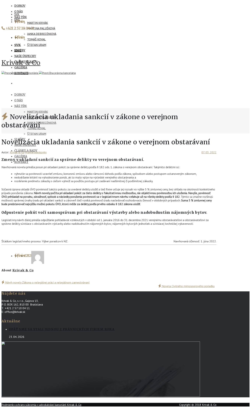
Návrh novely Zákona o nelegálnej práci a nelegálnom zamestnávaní (47, 282)
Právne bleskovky (35, 152)
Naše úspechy (25, 56)
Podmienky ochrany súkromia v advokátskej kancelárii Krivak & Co (41, 404)
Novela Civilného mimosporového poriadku (188, 286)
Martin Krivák (37, 23)
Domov (19, 6)
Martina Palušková (41, 28)
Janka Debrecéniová (41, 34)
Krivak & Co (20, 63)
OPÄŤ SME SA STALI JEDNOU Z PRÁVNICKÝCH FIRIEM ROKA (62, 329)
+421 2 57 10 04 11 (20, 28)
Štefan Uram (36, 45)
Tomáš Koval (36, 39)
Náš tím (20, 17)
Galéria (20, 67)
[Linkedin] (22, 22)
